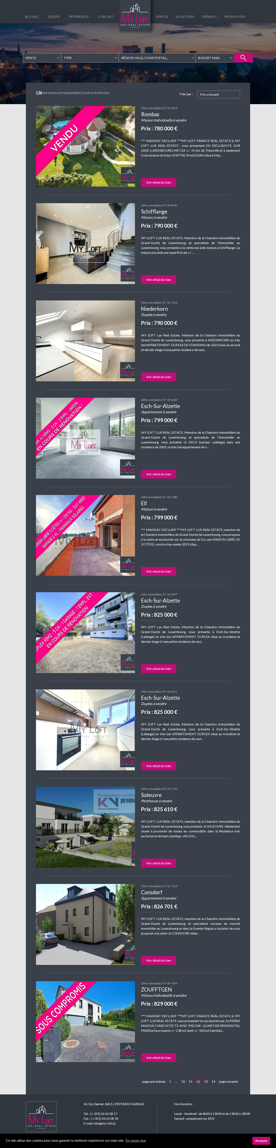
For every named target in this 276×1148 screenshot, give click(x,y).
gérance (209, 16)
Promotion (234, 16)
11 (190, 1081)
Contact (106, 16)
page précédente (153, 1081)
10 (183, 1081)
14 (213, 1081)
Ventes (162, 16)
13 (206, 1081)
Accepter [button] (261, 1140)
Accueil (31, 16)
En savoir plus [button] (136, 1140)
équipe (54, 16)
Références (79, 16)
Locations (185, 16)
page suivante (228, 1081)
